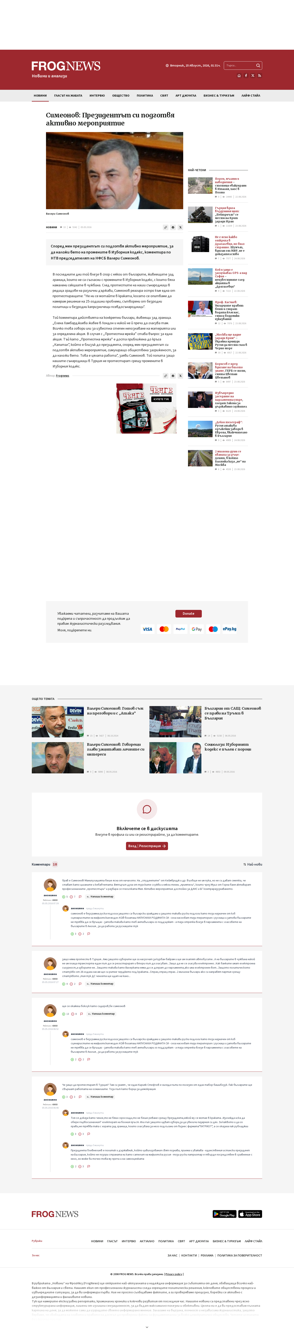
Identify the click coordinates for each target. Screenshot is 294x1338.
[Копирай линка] (165, 227)
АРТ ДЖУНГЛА (199, 1241)
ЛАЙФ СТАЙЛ (253, 1241)
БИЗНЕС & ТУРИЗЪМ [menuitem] (219, 95)
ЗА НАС (172, 1255)
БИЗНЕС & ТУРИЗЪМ (227, 1241)
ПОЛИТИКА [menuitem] (145, 95)
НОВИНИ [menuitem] (40, 95)
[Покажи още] (147, 1327)
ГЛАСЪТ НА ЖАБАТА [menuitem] (68, 95)
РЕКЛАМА (207, 1255)
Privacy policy (174, 1274)
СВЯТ (181, 1241)
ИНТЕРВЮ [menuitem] (97, 95)
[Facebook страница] (246, 75)
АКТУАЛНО (147, 1241)
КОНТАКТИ (189, 1255)
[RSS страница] (259, 75)
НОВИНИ (51, 227)
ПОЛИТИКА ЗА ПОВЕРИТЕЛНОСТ (239, 1255)
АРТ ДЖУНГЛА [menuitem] (186, 95)
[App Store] (250, 1214)
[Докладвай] (80, 896)
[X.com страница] (252, 75)
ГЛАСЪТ (112, 1241)
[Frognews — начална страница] (55, 1214)
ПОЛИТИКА (166, 1241)
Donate (188, 613)
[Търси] (258, 65)
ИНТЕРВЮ (129, 1241)
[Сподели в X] (180, 227)
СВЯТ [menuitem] (164, 95)
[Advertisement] (147, 25)
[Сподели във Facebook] (173, 227)
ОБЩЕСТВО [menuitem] (120, 95)
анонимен (50, 895)
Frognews (62, 376)
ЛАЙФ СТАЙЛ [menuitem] (251, 95)
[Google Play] (225, 1214)
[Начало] (239, 75)
